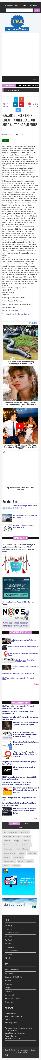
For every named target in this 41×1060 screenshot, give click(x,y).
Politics (20, 861)
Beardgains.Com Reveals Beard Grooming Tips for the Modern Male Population (25, 723)
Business (27, 836)
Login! (24, 5)
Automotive (16, 90)
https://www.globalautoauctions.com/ (18, 314)
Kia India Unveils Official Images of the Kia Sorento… (25, 516)
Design (16, 841)
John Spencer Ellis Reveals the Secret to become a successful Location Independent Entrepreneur (17, 783)
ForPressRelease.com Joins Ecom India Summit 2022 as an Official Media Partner (24, 810)
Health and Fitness (22, 849)
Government (8, 849)
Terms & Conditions (11, 951)
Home (7, 90)
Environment (8, 845)
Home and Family (9, 853)
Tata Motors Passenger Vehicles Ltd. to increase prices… (25, 506)
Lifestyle (7, 857)
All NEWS (33, 5)
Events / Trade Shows (23, 845)
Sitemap (8, 943)
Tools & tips (9, 925)
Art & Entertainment (10, 832)
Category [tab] (14, 823)
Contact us (8, 929)
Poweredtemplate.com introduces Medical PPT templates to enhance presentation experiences (26, 790)
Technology (16, 865)
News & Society (9, 861)
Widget (7, 958)
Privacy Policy (9, 947)
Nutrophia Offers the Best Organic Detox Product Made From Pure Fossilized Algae (19, 804)
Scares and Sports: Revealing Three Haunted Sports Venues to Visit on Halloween (20, 718)
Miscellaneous (18, 857)
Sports (6, 865)
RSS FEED (8, 954)
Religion (29, 861)
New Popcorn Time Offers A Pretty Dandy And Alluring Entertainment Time (18, 712)
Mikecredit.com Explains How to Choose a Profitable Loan (26, 743)
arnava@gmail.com (11, 1022)
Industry (21, 853)
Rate (29, 106)
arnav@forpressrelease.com (15, 1033)
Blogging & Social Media (12, 836)
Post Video (8, 936)
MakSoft (7, 1055)
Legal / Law (32, 853)
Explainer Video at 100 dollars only (22, 602)
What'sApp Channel (12, 1039)
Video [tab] (26, 823)
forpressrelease (23, 1050)
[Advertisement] (20, 54)
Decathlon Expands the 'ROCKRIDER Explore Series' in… (24, 526)
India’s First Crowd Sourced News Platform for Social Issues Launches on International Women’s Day (25, 734)
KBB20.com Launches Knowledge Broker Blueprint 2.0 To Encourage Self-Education (19, 778)
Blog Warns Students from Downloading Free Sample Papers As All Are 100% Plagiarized (18, 707)
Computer (7, 841)
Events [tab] (20, 827)
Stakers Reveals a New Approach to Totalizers (24, 768)
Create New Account (11, 5)
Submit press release (12, 933)
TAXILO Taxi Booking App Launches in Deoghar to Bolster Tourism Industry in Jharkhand (25, 754)
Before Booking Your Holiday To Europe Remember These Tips (19, 799)
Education (26, 841)
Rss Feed (8, 940)
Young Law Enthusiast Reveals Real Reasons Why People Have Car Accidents (19, 763)
